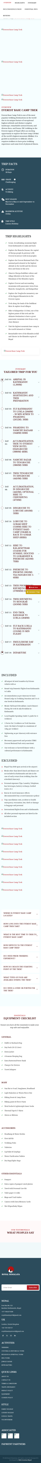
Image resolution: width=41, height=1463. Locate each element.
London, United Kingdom (10, 1324)
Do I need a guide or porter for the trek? (20, 989)
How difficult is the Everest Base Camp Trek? (20, 946)
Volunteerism (6, 1420)
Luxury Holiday (11, 224)
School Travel (7, 1416)
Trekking (9, 192)
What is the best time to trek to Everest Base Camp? (20, 935)
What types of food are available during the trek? (20, 978)
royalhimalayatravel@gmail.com (12, 1331)
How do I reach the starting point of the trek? (20, 967)
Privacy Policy (7, 1390)
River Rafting (6, 1365)
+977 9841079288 (7, 1312)
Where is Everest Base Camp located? (20, 914)
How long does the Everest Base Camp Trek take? (20, 924)
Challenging (10, 182)
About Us (5, 1376)
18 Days (8, 172)
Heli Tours (5, 1358)
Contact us (5, 1380)
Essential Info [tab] (31, 9)
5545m (8, 214)
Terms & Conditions (9, 1383)
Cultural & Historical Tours (12, 1351)
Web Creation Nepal (25, 1460)
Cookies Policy (7, 1398)
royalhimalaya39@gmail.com (11, 1315)
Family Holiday (7, 1409)
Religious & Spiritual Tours (12, 1354)
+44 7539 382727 (7, 1328)
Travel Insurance (8, 1387)
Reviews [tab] (6, 16)
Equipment (5, 1394)
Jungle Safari (6, 1361)
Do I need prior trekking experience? (20, 957)
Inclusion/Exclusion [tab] (12, 9)
